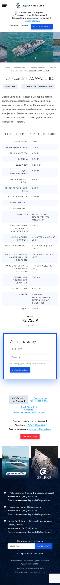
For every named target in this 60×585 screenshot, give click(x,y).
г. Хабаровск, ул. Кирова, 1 (18, 399)
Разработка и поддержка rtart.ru (30, 572)
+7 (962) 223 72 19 (28, 497)
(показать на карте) (44, 493)
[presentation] (25, 58)
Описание (10, 86)
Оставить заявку (20, 370)
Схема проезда (32, 21)
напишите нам (30, 436)
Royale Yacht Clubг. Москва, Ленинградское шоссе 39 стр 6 (28, 410)
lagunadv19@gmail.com (40, 429)
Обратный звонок (41, 27)
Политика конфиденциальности (30, 568)
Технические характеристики (38, 86)
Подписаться (43, 546)
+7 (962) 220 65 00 (19, 26)
